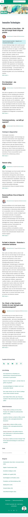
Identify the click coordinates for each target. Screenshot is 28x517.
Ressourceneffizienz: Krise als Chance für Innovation (13, 196)
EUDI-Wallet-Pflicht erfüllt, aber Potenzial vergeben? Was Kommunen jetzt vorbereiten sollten (13, 398)
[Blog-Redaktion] (4, 166)
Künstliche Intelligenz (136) (9, 470)
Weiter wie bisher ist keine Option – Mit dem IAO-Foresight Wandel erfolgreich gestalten (13, 30)
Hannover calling (6, 162)
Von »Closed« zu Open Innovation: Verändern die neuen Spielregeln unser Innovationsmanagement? (12, 305)
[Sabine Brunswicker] (4, 310)
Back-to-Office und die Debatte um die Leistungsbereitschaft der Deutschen (14, 418)
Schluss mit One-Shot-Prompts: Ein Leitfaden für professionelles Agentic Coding (13, 411)
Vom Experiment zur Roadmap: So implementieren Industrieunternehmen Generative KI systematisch (12, 375)
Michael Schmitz (10, 200)
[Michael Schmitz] (4, 200)
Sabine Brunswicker (10, 310)
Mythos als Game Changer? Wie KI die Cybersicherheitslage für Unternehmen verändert (14, 440)
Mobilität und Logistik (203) (9, 474)
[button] (24, 508)
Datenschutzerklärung (18, 500)
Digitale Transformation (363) (10, 467)
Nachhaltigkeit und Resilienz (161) (11, 477)
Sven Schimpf (9, 126)
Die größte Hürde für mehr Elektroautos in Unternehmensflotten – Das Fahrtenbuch (13, 433)
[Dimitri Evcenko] (4, 87)
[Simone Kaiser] (4, 36)
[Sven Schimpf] (4, 125)
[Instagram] (16, 363)
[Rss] (4, 363)
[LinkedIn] (8, 363)
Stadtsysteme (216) (7, 484)
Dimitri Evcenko (10, 87)
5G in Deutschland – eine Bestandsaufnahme (9, 83)
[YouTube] (12, 363)
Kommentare (21, 36)
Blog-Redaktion (10, 166)
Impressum (7, 500)
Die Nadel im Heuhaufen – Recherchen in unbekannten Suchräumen (13, 243)
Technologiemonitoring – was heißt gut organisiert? (13, 121)
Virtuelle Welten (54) (8, 488)
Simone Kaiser (9, 36)
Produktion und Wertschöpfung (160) (12, 481)
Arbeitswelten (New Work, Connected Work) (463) (13, 463)
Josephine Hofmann (8, 417)
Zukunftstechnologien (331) (9, 491)
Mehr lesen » (5, 75)
